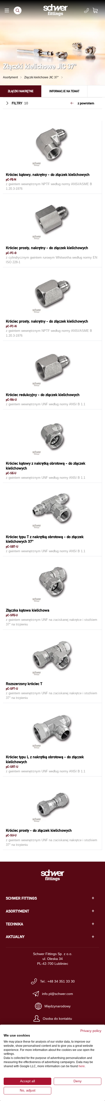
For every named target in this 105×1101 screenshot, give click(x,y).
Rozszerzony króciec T (24, 683)
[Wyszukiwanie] (17, 10)
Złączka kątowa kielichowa (27, 610)
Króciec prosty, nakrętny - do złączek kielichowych (47, 247)
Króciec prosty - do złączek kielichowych (39, 830)
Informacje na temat (64, 91)
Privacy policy (90, 1031)
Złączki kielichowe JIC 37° (41, 77)
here (82, 1066)
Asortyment (10, 77)
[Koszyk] (98, 10)
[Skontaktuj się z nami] (86, 10)
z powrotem (86, 103)
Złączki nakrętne (20, 91)
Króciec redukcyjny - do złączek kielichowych (43, 394)
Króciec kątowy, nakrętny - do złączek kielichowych (48, 174)
